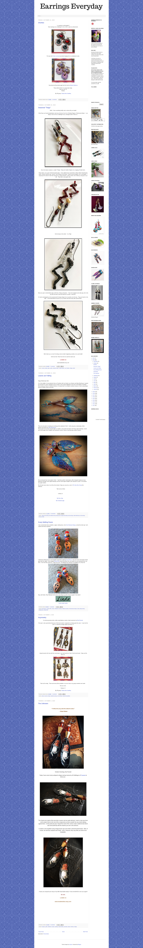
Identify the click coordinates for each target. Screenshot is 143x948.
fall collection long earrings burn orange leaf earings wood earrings (61, 515)
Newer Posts (41, 931)
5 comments (52, 924)
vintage (71, 368)
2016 (94, 396)
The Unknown (43, 703)
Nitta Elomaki (80, 620)
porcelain (65, 926)
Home (39, 15)
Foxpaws (83, 775)
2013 (94, 402)
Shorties (41, 23)
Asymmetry (42, 617)
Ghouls (53, 608)
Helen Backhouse (52, 427)
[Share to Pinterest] (65, 99)
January (95, 389)
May (95, 382)
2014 (94, 400)
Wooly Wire (56, 561)
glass (49, 368)
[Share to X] (62, 99)
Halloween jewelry (65, 608)
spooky (68, 926)
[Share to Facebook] (63, 99)
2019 (94, 391)
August (95, 377)
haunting (56, 926)
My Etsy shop (60, 498)
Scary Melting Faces (45, 522)
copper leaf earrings (45, 515)
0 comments (54, 99)
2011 (94, 405)
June (95, 380)
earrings (45, 368)
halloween (50, 926)
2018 (94, 393)
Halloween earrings (58, 608)
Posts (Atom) (46, 933)
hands (53, 926)
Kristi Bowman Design (71, 525)
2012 (94, 403)
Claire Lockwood (56, 56)
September (96, 375)
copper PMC (49, 608)
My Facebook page (60, 500)
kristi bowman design (73, 608)
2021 (94, 358)
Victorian (72, 926)
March (95, 385)
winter (74, 368)
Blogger (79, 944)
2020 (94, 359)
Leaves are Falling (44, 376)
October (95, 363)
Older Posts (85, 931)
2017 (94, 395)
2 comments (52, 366)
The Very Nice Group (77, 485)
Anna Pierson (69, 559)
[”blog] (96, 117)
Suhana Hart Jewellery (66, 93)
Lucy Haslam (67, 368)
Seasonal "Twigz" (44, 108)
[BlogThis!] (60, 99)
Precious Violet (41, 516)
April (95, 384)
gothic (51, 368)
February (95, 387)
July (94, 379)
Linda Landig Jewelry (63, 603)
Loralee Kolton (61, 368)
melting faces (41, 609)
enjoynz (70, 944)
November (96, 361)
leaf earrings (82, 515)
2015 (94, 398)
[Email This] (59, 99)
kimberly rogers (56, 368)
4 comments (52, 606)
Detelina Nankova (74, 85)
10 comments (52, 513)
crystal (43, 368)
